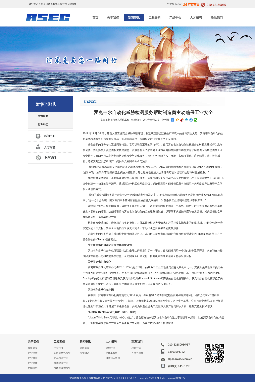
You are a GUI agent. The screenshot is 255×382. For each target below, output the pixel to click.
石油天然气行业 (62, 353)
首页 (95, 17)
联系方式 (136, 348)
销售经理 (110, 348)
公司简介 (32, 348)
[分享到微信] (195, 120)
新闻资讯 (134, 17)
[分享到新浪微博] (182, 120)
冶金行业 (58, 348)
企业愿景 (32, 357)
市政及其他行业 (62, 367)
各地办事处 (137, 353)
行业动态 (43, 124)
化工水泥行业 (61, 357)
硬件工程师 (112, 353)
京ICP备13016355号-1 (127, 378)
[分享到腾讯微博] (186, 120)
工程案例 (155, 17)
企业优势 (32, 353)
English (178, 4)
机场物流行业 (61, 362)
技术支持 (181, 378)
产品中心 (175, 17)
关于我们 (113, 17)
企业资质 (32, 362)
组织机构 (32, 367)
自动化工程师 (113, 357)
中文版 (170, 4)
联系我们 (217, 17)
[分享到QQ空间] (177, 120)
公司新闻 (43, 116)
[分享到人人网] (191, 120)
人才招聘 (196, 17)
